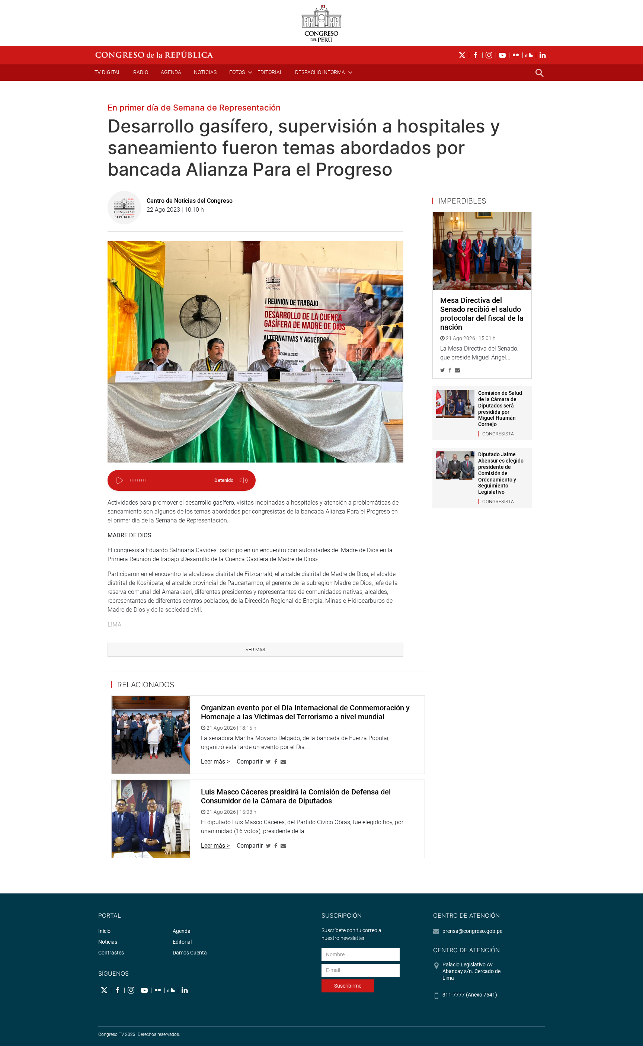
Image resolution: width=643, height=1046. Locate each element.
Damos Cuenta (190, 953)
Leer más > (215, 761)
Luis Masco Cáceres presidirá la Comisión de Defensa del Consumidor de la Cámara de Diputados (296, 796)
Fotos (237, 72)
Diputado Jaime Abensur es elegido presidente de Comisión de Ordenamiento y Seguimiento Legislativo (501, 473)
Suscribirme (347, 986)
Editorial (269, 72)
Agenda (171, 72)
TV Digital (108, 72)
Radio (140, 72)
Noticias (205, 72)
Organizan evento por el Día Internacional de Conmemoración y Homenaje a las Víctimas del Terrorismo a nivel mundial (305, 712)
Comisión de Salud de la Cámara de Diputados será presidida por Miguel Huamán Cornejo (500, 408)
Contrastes (111, 953)
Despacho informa (320, 72)
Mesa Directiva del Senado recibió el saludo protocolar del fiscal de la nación (482, 314)
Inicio (104, 931)
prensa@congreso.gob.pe (472, 931)
